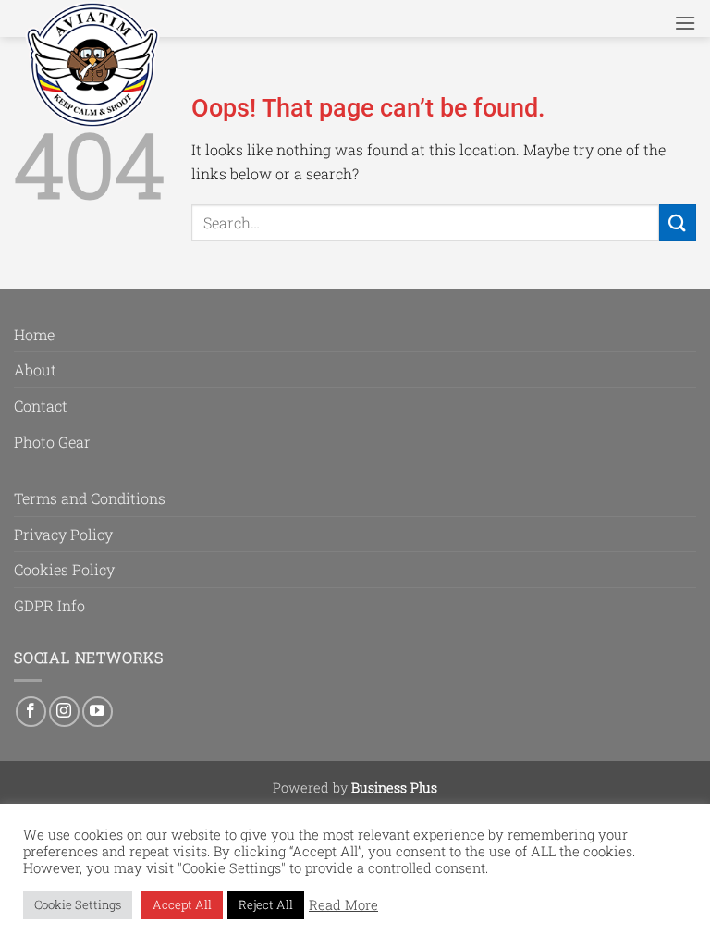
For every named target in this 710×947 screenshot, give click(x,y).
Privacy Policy (63, 534)
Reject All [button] (266, 904)
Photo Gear (52, 441)
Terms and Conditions (89, 498)
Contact (40, 405)
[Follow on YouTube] (97, 711)
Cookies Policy (64, 569)
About (35, 369)
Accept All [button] (182, 904)
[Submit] (677, 222)
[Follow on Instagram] (64, 711)
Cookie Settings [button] (77, 904)
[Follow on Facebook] (31, 711)
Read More (343, 905)
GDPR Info (49, 605)
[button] (685, 22)
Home (34, 334)
